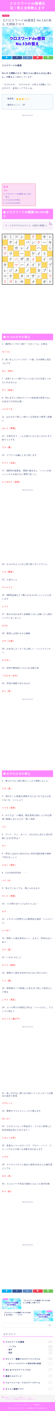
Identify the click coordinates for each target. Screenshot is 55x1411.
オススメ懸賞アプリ (28, 1389)
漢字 (30, 1350)
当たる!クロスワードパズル (28, 1370)
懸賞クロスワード (28, 1376)
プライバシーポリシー (22, 1405)
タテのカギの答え (13, 203)
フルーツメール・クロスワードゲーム (28, 1383)
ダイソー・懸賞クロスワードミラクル (29, 1359)
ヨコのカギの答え (13, 200)
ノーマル (5, 15)
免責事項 (37, 1405)
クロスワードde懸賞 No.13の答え (18, 195)
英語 (29, 1353)
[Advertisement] (27, 148)
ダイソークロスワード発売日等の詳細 (29, 1363)
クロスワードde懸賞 (29, 1342)
